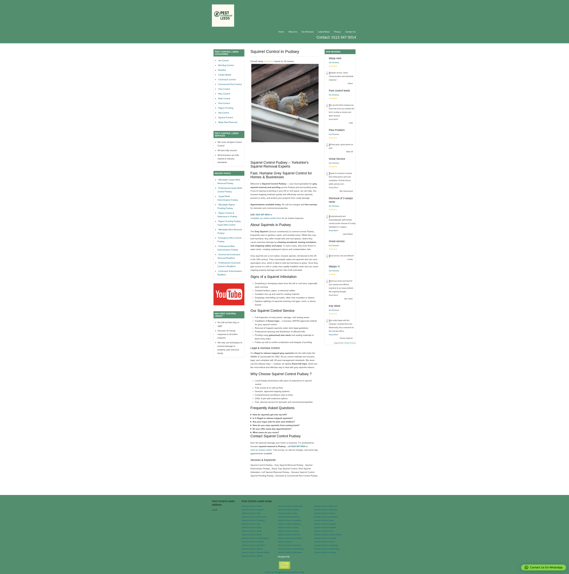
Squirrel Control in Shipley (288, 510)
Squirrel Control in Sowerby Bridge (256, 552)
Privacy (337, 32)
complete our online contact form (265, 218)
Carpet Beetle (224, 75)
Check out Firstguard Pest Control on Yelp (284, 572)
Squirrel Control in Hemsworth (290, 538)
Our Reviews (308, 32)
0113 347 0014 (263, 214)
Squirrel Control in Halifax (252, 506)
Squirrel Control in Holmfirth (325, 538)
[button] (543, 567)
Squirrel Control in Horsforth (253, 542)
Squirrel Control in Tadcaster (325, 510)
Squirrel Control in (285, 542)
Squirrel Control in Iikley (251, 513)
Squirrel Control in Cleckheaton (254, 517)
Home (281, 32)
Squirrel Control (225, 117)
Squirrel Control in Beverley (289, 535)
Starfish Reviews (349, 343)
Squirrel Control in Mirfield (252, 556)
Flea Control (224, 89)
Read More (333, 119)
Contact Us (350, 32)
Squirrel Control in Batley (252, 527)
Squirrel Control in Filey (323, 531)
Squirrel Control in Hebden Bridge (328, 535)
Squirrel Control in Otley (287, 513)
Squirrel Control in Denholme (253, 545)
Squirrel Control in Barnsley (289, 517)
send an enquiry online (261, 450)
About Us (293, 32)
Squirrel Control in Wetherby (289, 524)
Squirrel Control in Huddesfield (290, 506)
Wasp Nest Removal (227, 122)
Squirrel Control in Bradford (325, 527)
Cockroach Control (227, 79)
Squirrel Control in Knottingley (326, 545)
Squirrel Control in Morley (288, 527)
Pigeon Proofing (225, 108)
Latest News (324, 32)
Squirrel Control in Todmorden (290, 552)
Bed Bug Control (226, 65)
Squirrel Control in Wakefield (325, 517)
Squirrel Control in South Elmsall (291, 549)
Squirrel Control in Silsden (252, 549)
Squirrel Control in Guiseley (325, 552)
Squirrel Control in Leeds (252, 531)
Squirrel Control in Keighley (253, 510)
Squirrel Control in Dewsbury (289, 545)
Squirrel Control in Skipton (288, 531)
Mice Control (224, 94)
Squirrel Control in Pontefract (253, 520)
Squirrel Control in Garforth (325, 524)
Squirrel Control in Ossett (324, 542)
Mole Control (224, 98)
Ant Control (223, 60)
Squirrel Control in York (251, 524)
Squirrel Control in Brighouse (326, 506)
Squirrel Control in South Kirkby (326, 549)
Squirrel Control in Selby (324, 520)
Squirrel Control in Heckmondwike (255, 538)
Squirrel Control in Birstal (252, 535)
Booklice (222, 70)
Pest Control (224, 103)
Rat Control (223, 113)
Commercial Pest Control (230, 84)
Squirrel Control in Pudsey (324, 513)
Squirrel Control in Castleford (289, 520)
